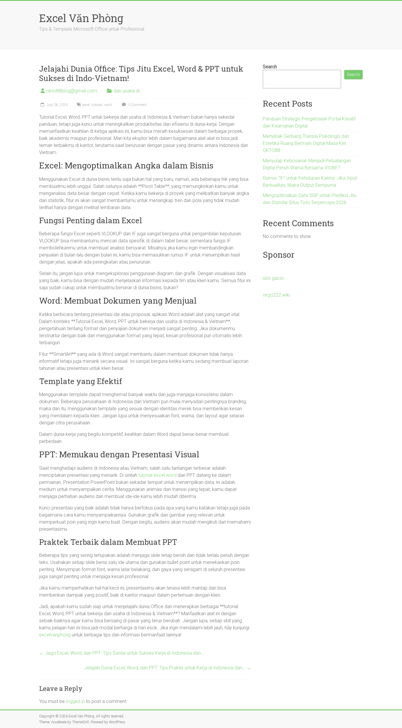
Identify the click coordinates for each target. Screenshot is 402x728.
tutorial (97, 105)
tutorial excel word (157, 475)
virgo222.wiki (276, 295)
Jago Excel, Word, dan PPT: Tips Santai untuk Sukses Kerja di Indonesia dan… (121, 653)
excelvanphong (55, 635)
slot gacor (273, 278)
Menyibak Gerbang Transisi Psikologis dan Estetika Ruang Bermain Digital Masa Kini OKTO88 (306, 143)
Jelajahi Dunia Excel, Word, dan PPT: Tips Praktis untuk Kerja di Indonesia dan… (167, 668)
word (108, 105)
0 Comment (137, 105)
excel (86, 105)
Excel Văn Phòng (81, 18)
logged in (75, 701)
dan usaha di (126, 91)
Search (270, 67)
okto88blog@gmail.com (71, 91)
